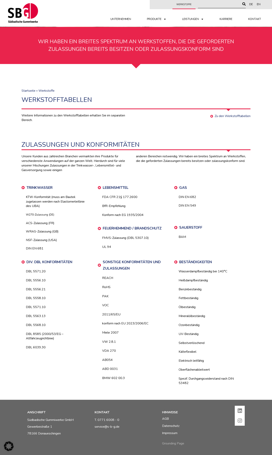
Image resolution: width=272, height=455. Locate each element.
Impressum (169, 433)
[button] (9, 446)
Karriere (226, 19)
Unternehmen (121, 19)
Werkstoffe (184, 4)
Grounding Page (173, 443)
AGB (165, 419)
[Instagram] (240, 421)
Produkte (154, 19)
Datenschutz (170, 426)
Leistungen (190, 19)
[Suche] (244, 4)
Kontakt (254, 19)
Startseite (28, 91)
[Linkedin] (240, 411)
